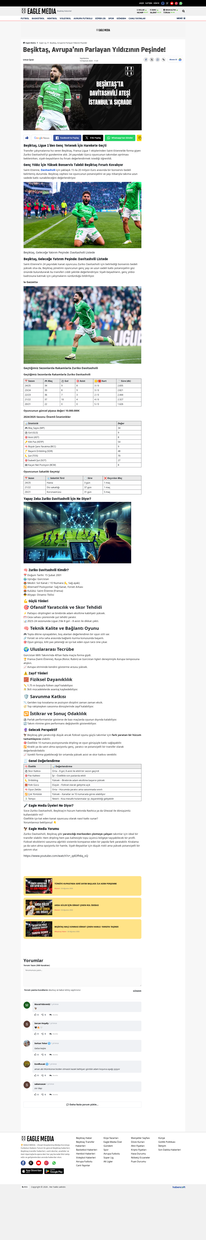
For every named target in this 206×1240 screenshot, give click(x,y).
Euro (154, 10)
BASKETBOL (38, 18)
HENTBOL (52, 18)
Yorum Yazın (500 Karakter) (37, 965)
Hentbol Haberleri (85, 1153)
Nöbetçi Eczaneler (140, 1157)
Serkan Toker (40, 1043)
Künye (161, 1138)
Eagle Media (30, 43)
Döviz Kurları (138, 1141)
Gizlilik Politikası (166, 1141)
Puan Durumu (138, 1161)
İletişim (162, 1145)
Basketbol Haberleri (86, 1149)
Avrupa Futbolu (84, 1161)
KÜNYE (156, 3)
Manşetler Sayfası (140, 1138)
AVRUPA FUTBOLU (83, 18)
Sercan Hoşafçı (41, 1023)
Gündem (108, 1145)
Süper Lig (42, 43)
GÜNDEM (121, 18)
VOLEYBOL (65, 18)
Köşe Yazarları (111, 1138)
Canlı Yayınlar (83, 1165)
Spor (106, 1149)
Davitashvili (48, 170)
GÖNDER (137, 991)
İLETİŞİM (148, 3)
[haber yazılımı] (179, 1186)
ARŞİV (141, 3)
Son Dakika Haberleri (169, 1149)
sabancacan (40, 1084)
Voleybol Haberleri (86, 1157)
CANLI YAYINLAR (137, 18)
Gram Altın (170, 10)
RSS (26, 1187)
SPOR (111, 18)
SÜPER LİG (100, 18)
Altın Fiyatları (138, 1145)
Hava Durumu (138, 1153)
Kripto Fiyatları (138, 1149)
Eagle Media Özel (113, 1141)
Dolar (141, 10)
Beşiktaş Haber (84, 1138)
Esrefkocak (39, 1064)
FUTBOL (25, 18)
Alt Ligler (108, 1161)
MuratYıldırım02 (42, 1004)
